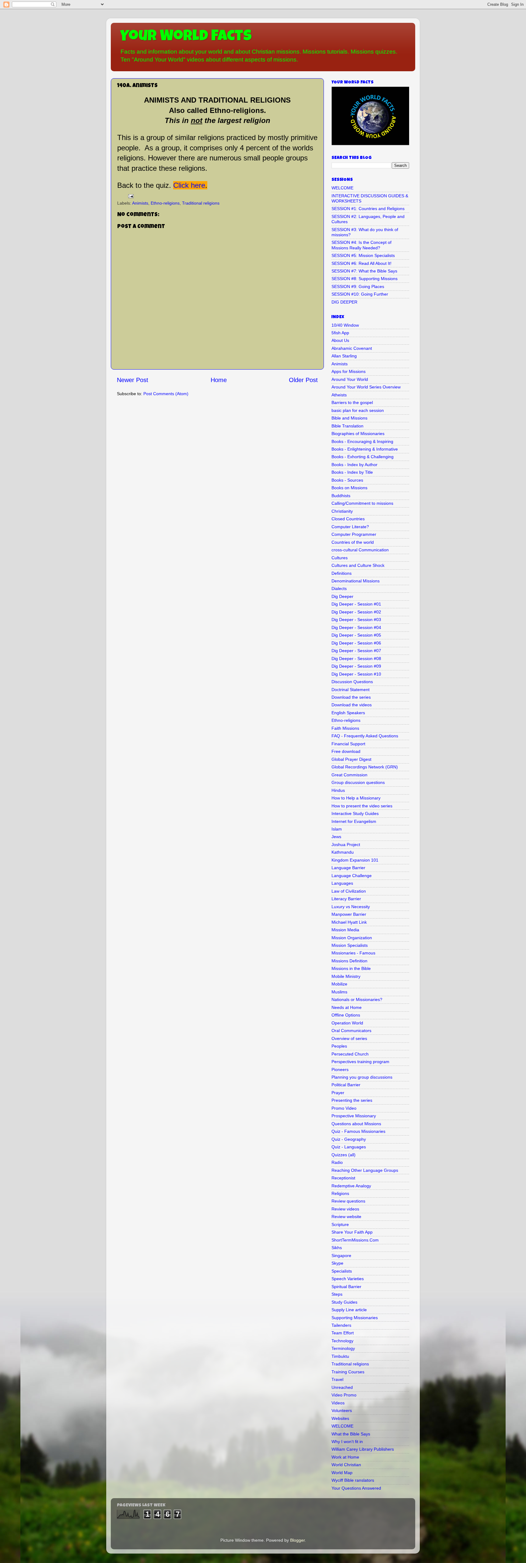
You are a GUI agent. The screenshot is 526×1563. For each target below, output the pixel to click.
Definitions (341, 573)
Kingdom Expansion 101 (354, 860)
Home (219, 380)
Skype (337, 1263)
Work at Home (345, 1457)
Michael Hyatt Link (349, 922)
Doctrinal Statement (350, 689)
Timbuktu (340, 1356)
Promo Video (343, 1108)
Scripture (340, 1224)
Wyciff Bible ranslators (352, 1480)
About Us (340, 340)
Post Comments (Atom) (165, 393)
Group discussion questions (358, 782)
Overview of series (349, 1038)
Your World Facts (186, 37)
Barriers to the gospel (352, 402)
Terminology (343, 1348)
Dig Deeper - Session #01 (356, 604)
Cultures (339, 557)
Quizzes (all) (343, 1154)
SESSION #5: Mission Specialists (363, 255)
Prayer (337, 1092)
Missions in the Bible (351, 968)
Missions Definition (349, 960)
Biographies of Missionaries (357, 433)
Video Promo (343, 1395)
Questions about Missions (356, 1123)
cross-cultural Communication (360, 549)
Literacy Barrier (346, 898)
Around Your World (349, 379)
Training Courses (347, 1371)
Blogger (297, 1540)
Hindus (338, 790)
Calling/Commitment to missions (362, 503)
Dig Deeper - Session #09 (356, 666)
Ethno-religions (165, 203)
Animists (140, 203)
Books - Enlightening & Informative (364, 449)
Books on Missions (349, 487)
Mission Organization (351, 937)
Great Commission (349, 774)
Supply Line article (349, 1309)
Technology (342, 1340)
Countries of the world (352, 542)
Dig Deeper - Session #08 (356, 658)
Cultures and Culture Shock (357, 565)
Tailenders (341, 1325)
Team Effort (342, 1332)
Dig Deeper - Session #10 (356, 674)
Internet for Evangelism (353, 821)
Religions (340, 1193)
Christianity (342, 511)
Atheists (339, 394)
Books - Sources (347, 480)
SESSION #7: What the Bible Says (364, 271)
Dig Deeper (342, 596)
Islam (336, 829)
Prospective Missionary (353, 1115)
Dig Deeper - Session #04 (356, 627)
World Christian (346, 1464)
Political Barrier (345, 1084)
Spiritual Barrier (346, 1286)
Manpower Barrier (348, 914)
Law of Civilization (348, 891)
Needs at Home (346, 1007)
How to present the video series (361, 805)
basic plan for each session (357, 410)
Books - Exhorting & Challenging (362, 456)
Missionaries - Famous (353, 952)
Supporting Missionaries (354, 1317)
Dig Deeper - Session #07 (356, 650)
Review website (346, 1216)
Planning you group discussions (361, 1077)
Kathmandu (342, 852)
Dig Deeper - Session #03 (356, 619)
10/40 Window (345, 325)
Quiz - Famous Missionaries (358, 1131)
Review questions (348, 1201)
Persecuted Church (350, 1054)
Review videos (345, 1208)
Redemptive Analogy (351, 1185)
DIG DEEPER (344, 302)
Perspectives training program (360, 1061)
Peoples (339, 1046)
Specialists (341, 1271)
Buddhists (340, 495)
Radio (337, 1162)
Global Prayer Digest (351, 759)
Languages (342, 883)
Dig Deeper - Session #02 (356, 611)
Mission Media (345, 929)
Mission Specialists (349, 945)
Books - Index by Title (352, 472)
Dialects (339, 588)
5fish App (340, 332)
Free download (345, 751)
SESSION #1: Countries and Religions (368, 208)
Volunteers (341, 1410)
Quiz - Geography (348, 1139)
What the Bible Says (350, 1433)
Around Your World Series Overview (366, 387)
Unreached (342, 1387)
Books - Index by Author (354, 464)
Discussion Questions (352, 681)
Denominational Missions (355, 580)
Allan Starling (344, 355)
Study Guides (344, 1302)
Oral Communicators (351, 1030)
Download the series (351, 697)
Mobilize (339, 984)
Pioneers (340, 1069)
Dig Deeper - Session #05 (356, 635)
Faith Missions (345, 728)
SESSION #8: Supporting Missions (364, 278)
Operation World (347, 1022)
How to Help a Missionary (355, 798)
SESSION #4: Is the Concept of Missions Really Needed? (361, 245)
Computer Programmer (353, 534)
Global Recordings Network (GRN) (364, 766)
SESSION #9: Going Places (357, 286)
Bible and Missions (349, 418)
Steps (336, 1294)
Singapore (341, 1255)
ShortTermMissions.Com (355, 1240)
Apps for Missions (348, 371)
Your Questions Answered (356, 1488)
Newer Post (132, 380)
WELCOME (342, 187)
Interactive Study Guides (355, 813)
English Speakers (348, 712)
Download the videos (351, 704)
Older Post (303, 380)
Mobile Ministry (345, 976)
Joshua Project (345, 844)
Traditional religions (200, 203)
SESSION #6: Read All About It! (361, 263)
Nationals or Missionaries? (356, 999)
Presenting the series (351, 1100)
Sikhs (336, 1247)
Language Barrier (348, 867)
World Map (341, 1472)
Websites (340, 1418)
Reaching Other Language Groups (364, 1170)
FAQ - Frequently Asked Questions (364, 735)
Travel (337, 1379)
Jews (336, 836)
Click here (189, 185)
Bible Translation (347, 425)
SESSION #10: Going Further (359, 294)
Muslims (339, 991)
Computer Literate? (350, 526)
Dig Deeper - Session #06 (356, 643)
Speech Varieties (347, 1278)
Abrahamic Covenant (351, 348)
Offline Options (345, 1015)
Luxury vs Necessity (350, 906)
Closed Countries (348, 518)
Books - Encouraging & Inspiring (362, 441)
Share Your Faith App (352, 1232)
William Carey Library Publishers (362, 1449)
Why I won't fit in (347, 1441)
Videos (338, 1402)
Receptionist (343, 1177)
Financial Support (348, 743)
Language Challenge (351, 875)
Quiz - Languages (348, 1146)
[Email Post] (130, 195)
